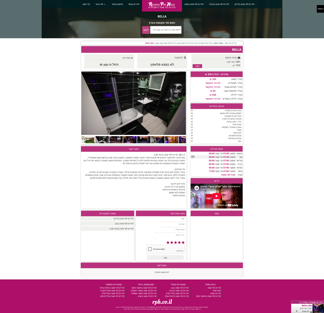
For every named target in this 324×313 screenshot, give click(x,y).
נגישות (320, 9)
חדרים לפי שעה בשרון (147, 296)
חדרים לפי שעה (214, 287)
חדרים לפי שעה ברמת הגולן (177, 296)
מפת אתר (217, 290)
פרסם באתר (117, 4)
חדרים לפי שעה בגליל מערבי (112, 290)
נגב (233, 65)
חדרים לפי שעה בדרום (244, 4)
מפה (197, 66)
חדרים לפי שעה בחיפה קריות (112, 287)
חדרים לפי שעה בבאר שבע (122, 228)
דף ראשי (86, 4)
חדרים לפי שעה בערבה (179, 290)
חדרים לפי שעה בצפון (194, 4)
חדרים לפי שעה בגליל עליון (177, 293)
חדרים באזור (133, 4)
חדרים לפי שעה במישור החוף (208, 296)
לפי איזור (99, 4)
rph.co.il (162, 302)
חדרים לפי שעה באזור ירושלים (144, 290)
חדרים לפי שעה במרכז (219, 4)
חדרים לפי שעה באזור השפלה (144, 293)
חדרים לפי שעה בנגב (124, 223)
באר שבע (231, 61)
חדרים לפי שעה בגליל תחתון (112, 296)
